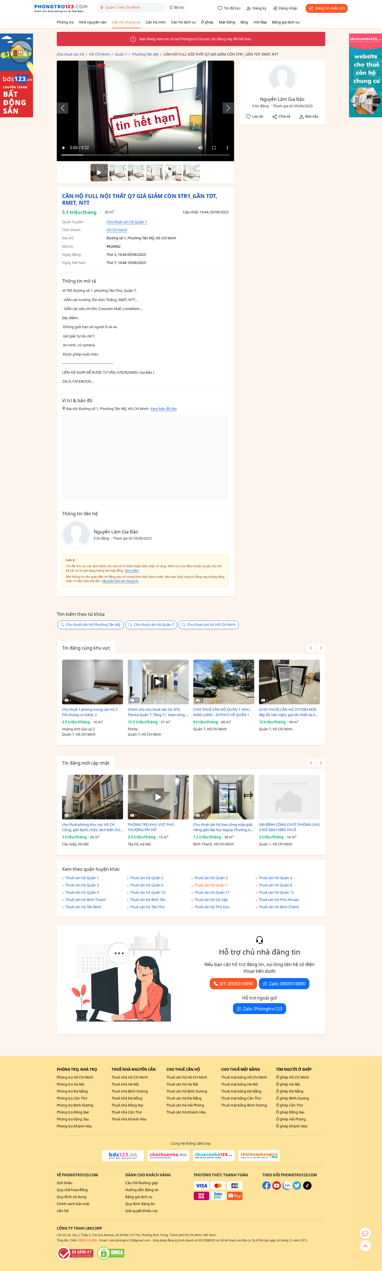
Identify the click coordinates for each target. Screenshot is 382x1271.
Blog (244, 22)
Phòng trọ (65, 22)
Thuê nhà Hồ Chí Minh (130, 1077)
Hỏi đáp (260, 22)
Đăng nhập (288, 8)
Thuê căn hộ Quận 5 (82, 885)
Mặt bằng (227, 22)
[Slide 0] (99, 173)
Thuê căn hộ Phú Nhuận (279, 899)
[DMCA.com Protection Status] (111, 1253)
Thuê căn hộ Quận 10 (147, 892)
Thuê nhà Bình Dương (130, 1091)
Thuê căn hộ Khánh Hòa (186, 1112)
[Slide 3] (155, 173)
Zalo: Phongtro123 (262, 1009)
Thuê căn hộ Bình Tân (148, 899)
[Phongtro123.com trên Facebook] (266, 1188)
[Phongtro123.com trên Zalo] (287, 1188)
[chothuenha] (168, 1155)
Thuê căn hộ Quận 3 (211, 877)
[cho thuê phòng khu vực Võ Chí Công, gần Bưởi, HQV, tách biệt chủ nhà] (92, 797)
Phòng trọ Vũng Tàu (73, 1119)
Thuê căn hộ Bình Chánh (279, 906)
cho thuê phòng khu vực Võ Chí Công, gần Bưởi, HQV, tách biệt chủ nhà (91, 827)
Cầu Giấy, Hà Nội (75, 844)
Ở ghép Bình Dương (292, 1098)
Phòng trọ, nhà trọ (77, 1069)
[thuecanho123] (214, 1155)
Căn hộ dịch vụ (183, 22)
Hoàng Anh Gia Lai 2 (78, 729)
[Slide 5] (192, 173)
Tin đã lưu (232, 8)
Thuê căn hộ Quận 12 (276, 892)
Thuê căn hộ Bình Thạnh (85, 899)
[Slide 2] (136, 173)
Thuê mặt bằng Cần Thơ (241, 1098)
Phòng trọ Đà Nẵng (72, 1091)
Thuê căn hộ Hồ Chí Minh (186, 1077)
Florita (133, 729)
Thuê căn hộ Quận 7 (211, 885)
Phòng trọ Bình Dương (75, 1105)
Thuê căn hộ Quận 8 (275, 885)
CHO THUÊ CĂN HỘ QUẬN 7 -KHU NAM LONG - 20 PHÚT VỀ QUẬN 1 (221, 712)
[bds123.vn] (123, 1155)
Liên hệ (63, 1210)
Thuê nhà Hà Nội (125, 1084)
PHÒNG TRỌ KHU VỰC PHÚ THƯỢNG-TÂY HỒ (151, 827)
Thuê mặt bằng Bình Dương (244, 1105)
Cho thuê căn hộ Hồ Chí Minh (211, 624)
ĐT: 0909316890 (236, 984)
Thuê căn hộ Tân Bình (83, 906)
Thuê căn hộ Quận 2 (146, 877)
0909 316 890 (87, 1240)
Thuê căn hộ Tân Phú (147, 906)
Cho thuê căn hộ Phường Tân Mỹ (93, 624)
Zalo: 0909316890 (287, 984)
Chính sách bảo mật (73, 1203)
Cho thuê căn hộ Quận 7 (127, 221)
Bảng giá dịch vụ (286, 22)
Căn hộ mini (156, 22)
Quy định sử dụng (71, 1196)
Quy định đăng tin (140, 1203)
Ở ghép (207, 22)
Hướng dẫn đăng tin (142, 1189)
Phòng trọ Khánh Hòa (74, 1126)
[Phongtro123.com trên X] (297, 1188)
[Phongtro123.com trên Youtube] (276, 1188)
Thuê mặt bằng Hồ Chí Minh (244, 1077)
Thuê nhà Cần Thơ (127, 1112)
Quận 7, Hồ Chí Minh (79, 734)
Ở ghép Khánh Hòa (291, 1126)
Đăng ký (260, 8)
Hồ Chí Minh (117, 229)
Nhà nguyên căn (93, 22)
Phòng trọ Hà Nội (70, 1084)
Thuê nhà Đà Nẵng (127, 1098)
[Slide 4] (173, 173)
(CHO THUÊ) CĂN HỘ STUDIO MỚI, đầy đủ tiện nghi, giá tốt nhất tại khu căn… (289, 712)
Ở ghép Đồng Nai (290, 1112)
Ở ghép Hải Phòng (291, 1119)
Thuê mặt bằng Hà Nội (239, 1084)
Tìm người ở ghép (294, 1069)
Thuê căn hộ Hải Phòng (185, 1105)
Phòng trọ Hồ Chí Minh (75, 1077)
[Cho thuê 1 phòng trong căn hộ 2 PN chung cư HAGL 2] (92, 682)
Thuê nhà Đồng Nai (127, 1105)
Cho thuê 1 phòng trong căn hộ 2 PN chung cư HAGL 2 (89, 712)
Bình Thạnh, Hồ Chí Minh (213, 844)
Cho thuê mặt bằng (240, 1069)
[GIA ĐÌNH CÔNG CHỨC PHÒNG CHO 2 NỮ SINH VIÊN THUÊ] (289, 797)
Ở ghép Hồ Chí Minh (292, 1077)
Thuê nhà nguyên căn (134, 1069)
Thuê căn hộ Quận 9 (82, 892)
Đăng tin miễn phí (330, 8)
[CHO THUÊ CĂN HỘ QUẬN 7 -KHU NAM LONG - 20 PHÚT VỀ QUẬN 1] (223, 682)
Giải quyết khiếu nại (141, 1210)
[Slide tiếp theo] (225, 108)
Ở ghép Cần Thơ (289, 1105)
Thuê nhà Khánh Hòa (129, 1119)
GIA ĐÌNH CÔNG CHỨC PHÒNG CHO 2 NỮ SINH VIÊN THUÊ (289, 827)
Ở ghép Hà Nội (288, 1084)
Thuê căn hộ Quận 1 (82, 877)
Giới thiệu (64, 1183)
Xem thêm (132, 571)
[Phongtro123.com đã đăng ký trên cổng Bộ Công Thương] (75, 1253)
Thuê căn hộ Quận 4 (275, 877)
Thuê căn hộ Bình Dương (186, 1091)
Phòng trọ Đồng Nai (73, 1112)
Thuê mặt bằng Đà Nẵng (241, 1091)
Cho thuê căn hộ (183, 1069)
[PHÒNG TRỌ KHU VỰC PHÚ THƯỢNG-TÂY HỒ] (158, 797)
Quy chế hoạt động (72, 1189)
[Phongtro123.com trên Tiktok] (307, 1188)
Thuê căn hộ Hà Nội (182, 1084)
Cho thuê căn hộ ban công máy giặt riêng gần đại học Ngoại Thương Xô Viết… (223, 827)
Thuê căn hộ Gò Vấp (211, 899)
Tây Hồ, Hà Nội (139, 844)
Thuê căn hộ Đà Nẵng (184, 1098)
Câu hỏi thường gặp (141, 1183)
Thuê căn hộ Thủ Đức (212, 906)
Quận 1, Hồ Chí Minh (276, 844)
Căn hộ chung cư (126, 22)
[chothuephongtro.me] (259, 1155)
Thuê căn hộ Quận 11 (212, 892)
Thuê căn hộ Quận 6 (146, 885)
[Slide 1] (118, 173)
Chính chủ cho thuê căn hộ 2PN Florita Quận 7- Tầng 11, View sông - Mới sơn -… (157, 712)
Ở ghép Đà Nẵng (289, 1091)
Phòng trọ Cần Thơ (72, 1098)
